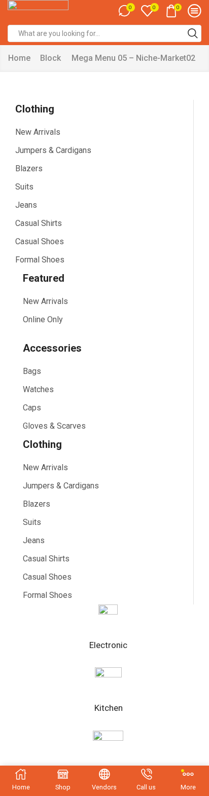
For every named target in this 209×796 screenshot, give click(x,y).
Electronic (108, 645)
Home (19, 58)
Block (50, 58)
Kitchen (108, 708)
